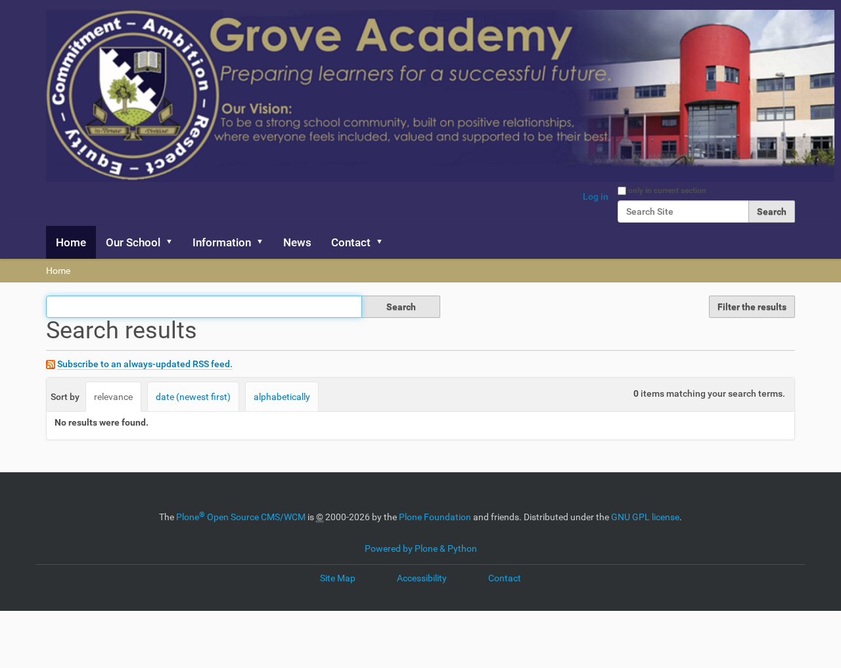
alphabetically (282, 396)
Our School (133, 242)
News (297, 242)
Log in (595, 196)
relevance (113, 396)
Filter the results (751, 306)
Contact (351, 242)
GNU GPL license (645, 517)
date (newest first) (193, 396)
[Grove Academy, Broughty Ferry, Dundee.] (440, 96)
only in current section (667, 190)
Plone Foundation (435, 517)
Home (71, 242)
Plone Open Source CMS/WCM (241, 517)
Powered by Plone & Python (421, 548)
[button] (173, 242)
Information (222, 242)
